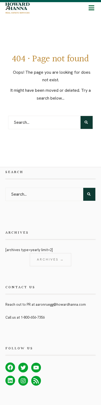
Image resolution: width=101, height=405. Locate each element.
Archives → (50, 259)
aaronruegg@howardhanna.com (61, 304)
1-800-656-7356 (33, 317)
